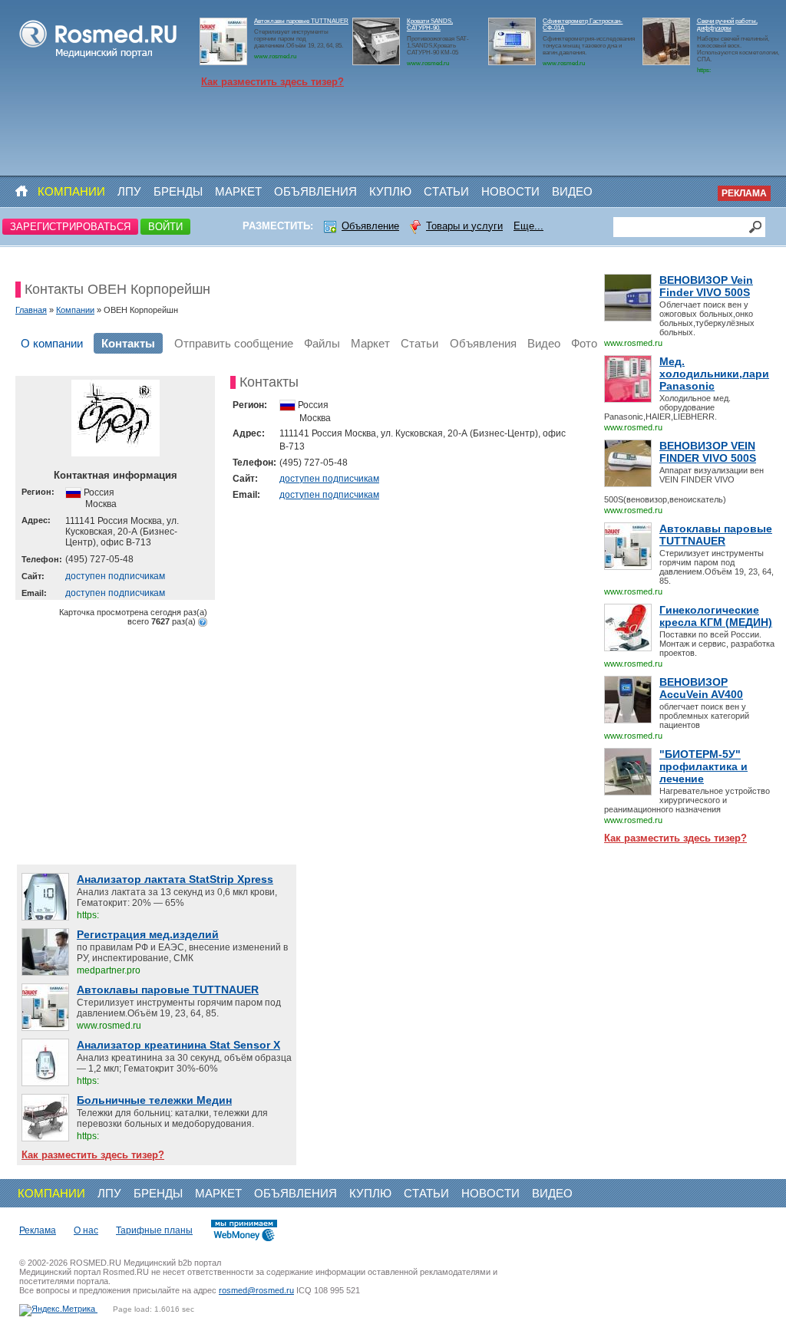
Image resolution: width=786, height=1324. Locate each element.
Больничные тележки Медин (154, 1100)
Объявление (370, 226)
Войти (165, 226)
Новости (510, 191)
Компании (71, 191)
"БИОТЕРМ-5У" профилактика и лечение (703, 766)
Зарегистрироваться (70, 226)
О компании (52, 343)
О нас (86, 1230)
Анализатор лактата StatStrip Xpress (175, 879)
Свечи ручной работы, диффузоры (727, 24)
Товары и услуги (464, 226)
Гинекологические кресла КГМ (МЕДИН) (715, 616)
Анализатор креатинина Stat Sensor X (178, 1045)
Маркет (238, 191)
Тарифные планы (154, 1230)
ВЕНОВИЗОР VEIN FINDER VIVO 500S (707, 452)
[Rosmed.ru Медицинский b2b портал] (98, 58)
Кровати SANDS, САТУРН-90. (430, 24)
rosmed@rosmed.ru (256, 1290)
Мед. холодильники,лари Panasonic (714, 373)
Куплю (390, 191)
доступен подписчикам (115, 576)
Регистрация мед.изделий (148, 934)
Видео (572, 191)
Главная (31, 310)
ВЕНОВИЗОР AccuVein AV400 (701, 688)
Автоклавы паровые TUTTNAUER (301, 21)
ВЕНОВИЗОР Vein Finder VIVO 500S (706, 286)
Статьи (446, 191)
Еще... (528, 226)
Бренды (178, 191)
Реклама (744, 193)
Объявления (315, 191)
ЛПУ (129, 191)
